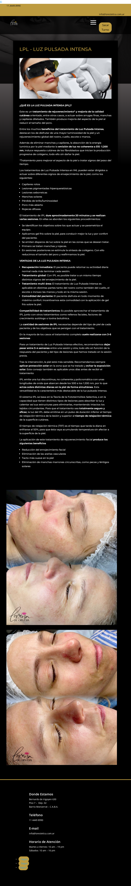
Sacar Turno (105, 27)
